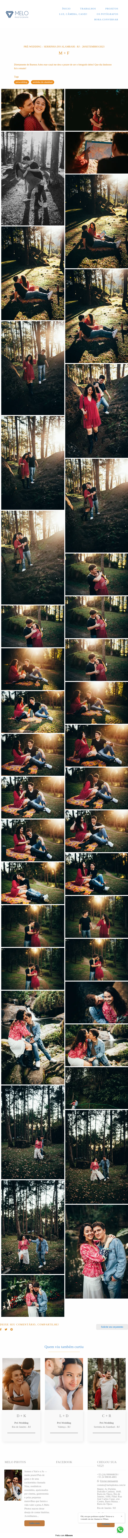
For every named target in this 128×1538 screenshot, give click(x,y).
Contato (106, 1524)
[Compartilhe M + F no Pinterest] (11, 1329)
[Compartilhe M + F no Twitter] (6, 1329)
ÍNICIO (66, 8)
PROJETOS (111, 8)
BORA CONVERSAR (106, 19)
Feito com (64, 1535)
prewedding (21, 82)
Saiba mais (34, 1523)
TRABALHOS (88, 8)
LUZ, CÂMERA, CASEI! (73, 14)
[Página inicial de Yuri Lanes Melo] (17, 14)
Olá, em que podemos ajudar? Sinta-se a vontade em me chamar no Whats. (97, 1517)
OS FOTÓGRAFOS (107, 14)
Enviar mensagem (109, 1481)
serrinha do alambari (43, 82)
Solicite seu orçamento (112, 1327)
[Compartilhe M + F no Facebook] (1, 1329)
